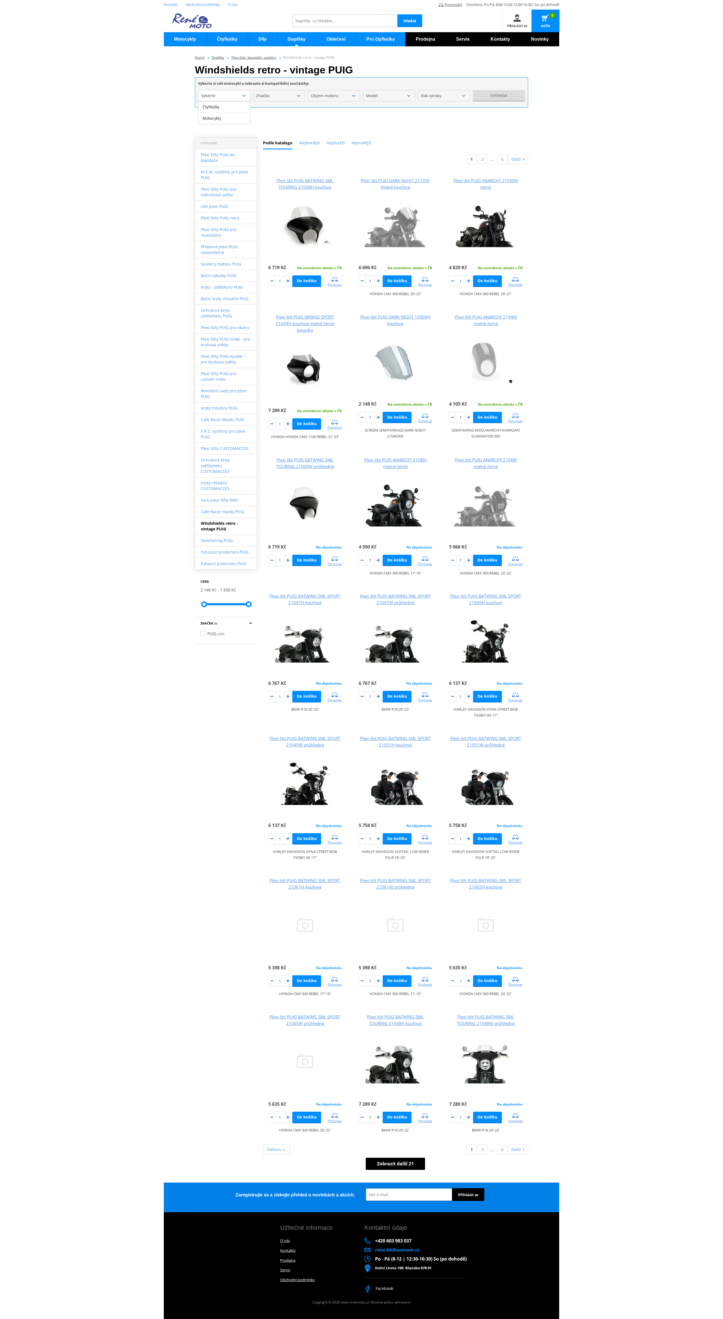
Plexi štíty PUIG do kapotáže (218, 157)
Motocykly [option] (211, 118)
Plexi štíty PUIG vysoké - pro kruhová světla (223, 359)
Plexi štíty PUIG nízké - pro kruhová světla (225, 341)
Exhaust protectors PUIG (224, 563)
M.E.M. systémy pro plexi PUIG (224, 174)
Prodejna (287, 1260)
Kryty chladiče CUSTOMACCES (215, 485)
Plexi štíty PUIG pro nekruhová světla (218, 191)
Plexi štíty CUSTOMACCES (225, 448)
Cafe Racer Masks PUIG (222, 419)
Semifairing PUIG (217, 540)
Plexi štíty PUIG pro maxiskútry (218, 232)
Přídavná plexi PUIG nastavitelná (219, 249)
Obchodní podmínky (202, 4)
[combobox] (224, 95)
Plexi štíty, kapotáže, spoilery (253, 57)
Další (516, 159)
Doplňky (218, 57)
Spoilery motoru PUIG (221, 264)
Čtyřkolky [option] (210, 107)
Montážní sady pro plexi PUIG (223, 393)
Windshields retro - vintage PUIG (219, 526)
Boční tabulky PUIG (218, 275)
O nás (233, 4)
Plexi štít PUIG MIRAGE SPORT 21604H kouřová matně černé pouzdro (305, 323)
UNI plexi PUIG (214, 206)
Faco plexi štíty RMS (219, 500)
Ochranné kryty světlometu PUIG (216, 313)
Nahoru (275, 1149)
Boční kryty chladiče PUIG (225, 298)
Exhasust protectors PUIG (225, 552)
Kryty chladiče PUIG (219, 408)
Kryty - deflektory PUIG (222, 287)
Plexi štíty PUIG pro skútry (225, 327)
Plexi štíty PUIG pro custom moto (218, 376)
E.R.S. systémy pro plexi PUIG (223, 433)
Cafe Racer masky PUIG (222, 511)
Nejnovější (361, 142)
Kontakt (170, 4)
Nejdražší (336, 142)
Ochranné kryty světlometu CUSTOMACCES (215, 465)
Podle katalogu (277, 142)
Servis (285, 1269)
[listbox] (224, 112)
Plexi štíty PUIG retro (220, 218)
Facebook (383, 1288)
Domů (199, 57)
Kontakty (288, 1250)
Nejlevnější (309, 142)
